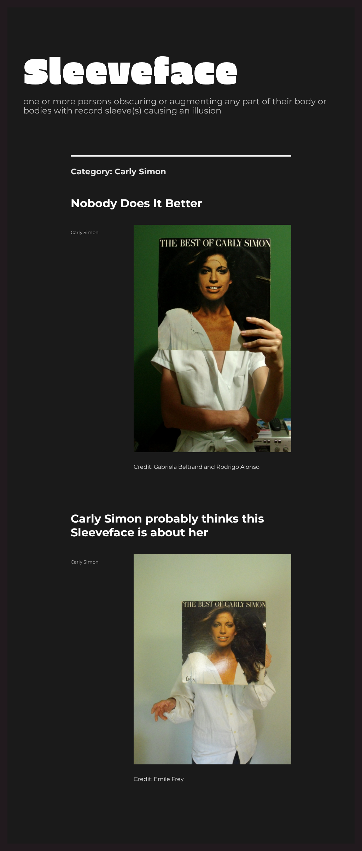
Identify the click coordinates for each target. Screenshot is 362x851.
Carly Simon (85, 232)
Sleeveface (130, 69)
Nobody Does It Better (136, 203)
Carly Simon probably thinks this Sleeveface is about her (167, 525)
